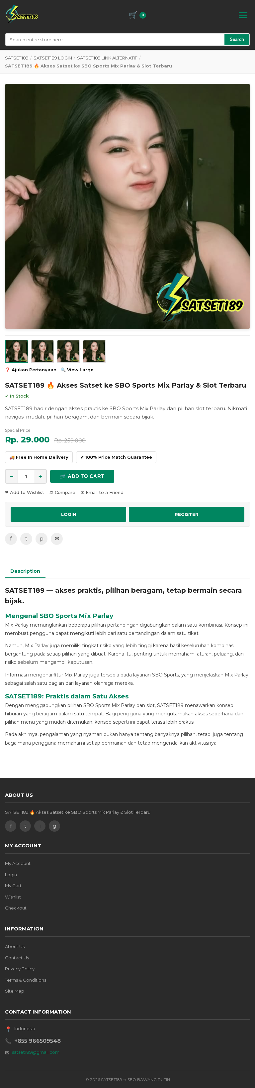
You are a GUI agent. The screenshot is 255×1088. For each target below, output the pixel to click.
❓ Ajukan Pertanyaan (30, 369)
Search (237, 39)
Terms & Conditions (25, 980)
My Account (18, 863)
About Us (15, 946)
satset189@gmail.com (35, 1052)
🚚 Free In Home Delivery (38, 457)
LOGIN (68, 514)
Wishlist (13, 897)
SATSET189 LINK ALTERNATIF (107, 57)
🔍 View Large (77, 369)
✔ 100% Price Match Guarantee (116, 457)
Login (11, 874)
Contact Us (17, 957)
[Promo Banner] (127, 206)
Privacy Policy (20, 968)
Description (25, 571)
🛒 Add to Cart (82, 476)
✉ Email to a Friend (102, 492)
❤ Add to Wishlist (24, 492)
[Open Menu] (243, 15)
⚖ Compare (62, 492)
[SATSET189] (22, 14)
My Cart (13, 885)
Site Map (14, 991)
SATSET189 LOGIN (53, 57)
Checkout (16, 907)
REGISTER (187, 514)
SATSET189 (17, 57)
